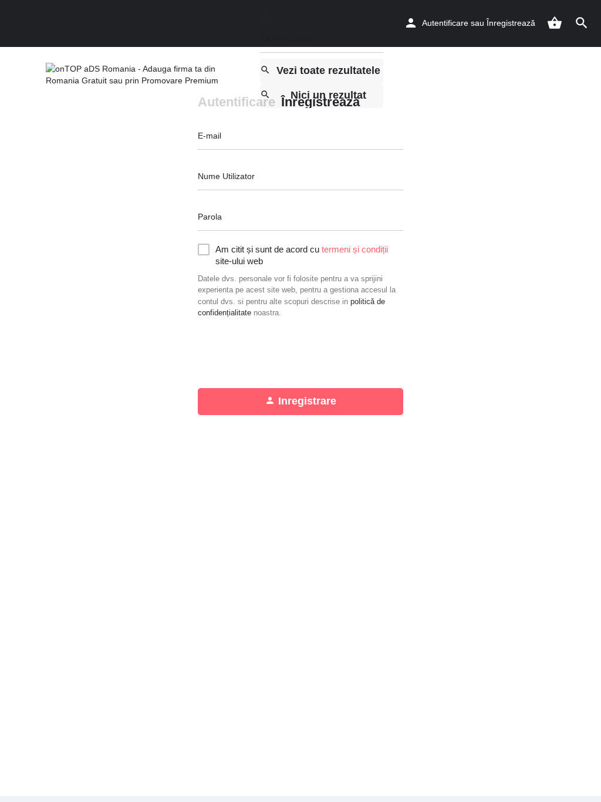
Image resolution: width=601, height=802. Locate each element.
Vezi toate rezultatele (328, 70)
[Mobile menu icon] (20, 74)
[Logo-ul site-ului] (148, 74)
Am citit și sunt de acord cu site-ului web (301, 255)
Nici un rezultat (328, 95)
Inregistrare (307, 401)
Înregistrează (511, 23)
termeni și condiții (355, 249)
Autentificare (445, 23)
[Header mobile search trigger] (581, 23)
